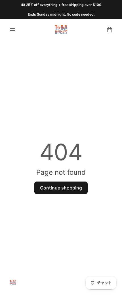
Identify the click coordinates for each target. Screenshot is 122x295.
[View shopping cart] (109, 29)
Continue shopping (61, 188)
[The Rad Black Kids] (61, 29)
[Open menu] (12, 29)
